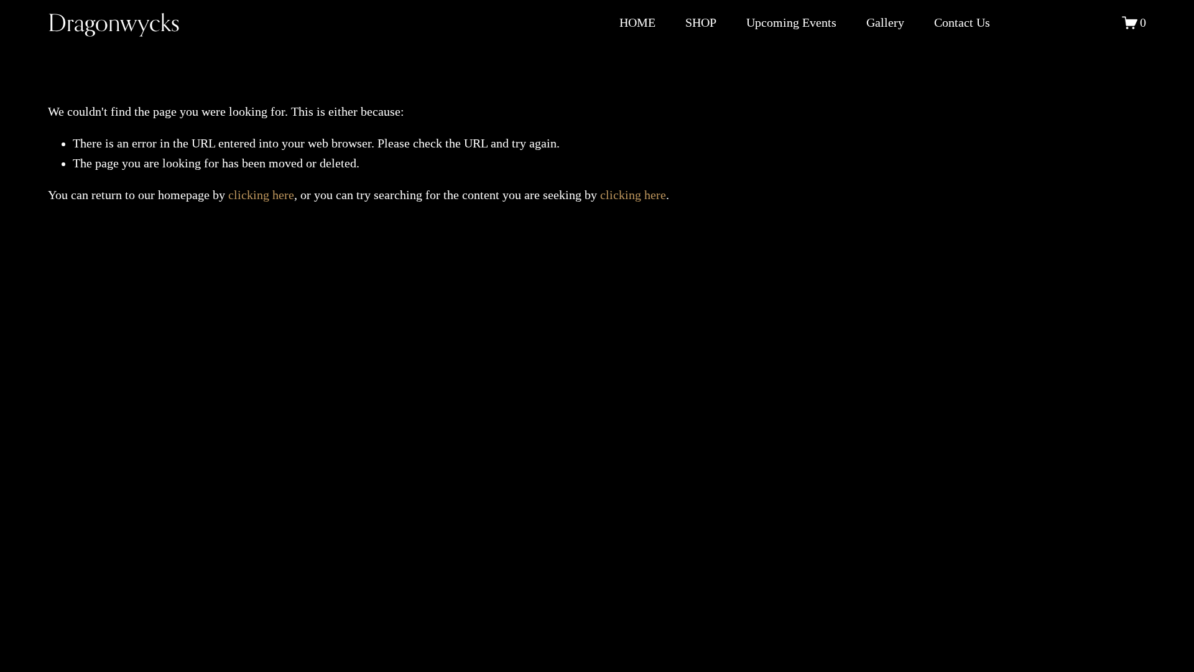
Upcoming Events (791, 22)
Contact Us (962, 22)
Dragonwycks (114, 22)
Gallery (885, 22)
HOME (637, 22)
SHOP (700, 22)
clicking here (261, 195)
